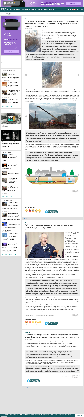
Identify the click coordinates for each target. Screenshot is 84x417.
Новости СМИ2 (25, 218)
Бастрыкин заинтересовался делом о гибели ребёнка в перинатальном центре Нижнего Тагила (11, 157)
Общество (27, 19)
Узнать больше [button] (4, 416)
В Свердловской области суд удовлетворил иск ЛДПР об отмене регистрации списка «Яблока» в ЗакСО (11, 93)
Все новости (6, 106)
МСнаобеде (40, 9)
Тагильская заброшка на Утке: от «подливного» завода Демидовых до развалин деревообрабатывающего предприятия (10, 144)
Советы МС (33, 9)
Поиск (78, 9)
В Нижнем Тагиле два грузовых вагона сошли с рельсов (13, 173)
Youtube (75, 9)
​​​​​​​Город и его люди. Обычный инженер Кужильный (11, 125)
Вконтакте (68, 9)
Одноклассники (73, 9)
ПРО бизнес (51, 9)
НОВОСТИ (12, 9)
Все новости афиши (8, 254)
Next (78, 75)
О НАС (46, 9)
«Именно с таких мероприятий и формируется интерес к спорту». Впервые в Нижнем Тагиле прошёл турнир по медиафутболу (10, 75)
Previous (26, 75)
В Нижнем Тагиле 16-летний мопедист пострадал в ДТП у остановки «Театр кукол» (10, 180)
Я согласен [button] (79, 415)
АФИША (18, 9)
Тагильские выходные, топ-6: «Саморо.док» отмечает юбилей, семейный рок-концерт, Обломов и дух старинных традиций (10, 236)
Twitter (70, 9)
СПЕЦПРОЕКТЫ (26, 9)
